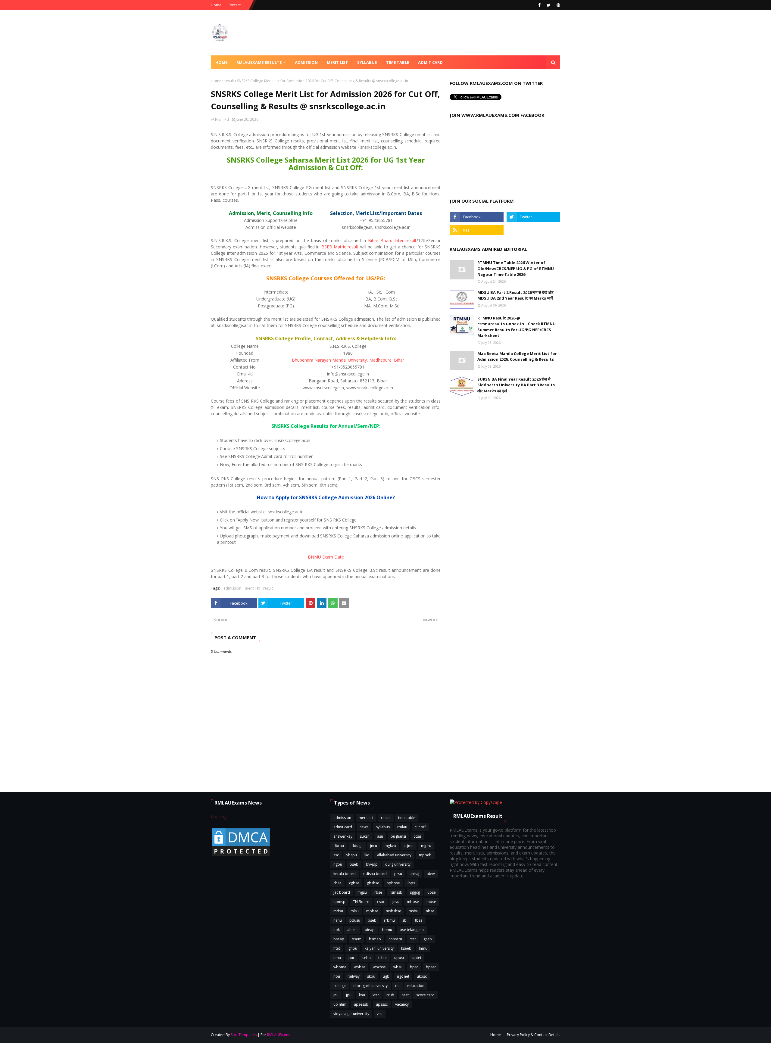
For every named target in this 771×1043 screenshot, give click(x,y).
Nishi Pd (222, 119)
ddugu (357, 845)
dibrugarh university (370, 985)
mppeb (425, 855)
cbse (337, 883)
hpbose (393, 883)
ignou (352, 948)
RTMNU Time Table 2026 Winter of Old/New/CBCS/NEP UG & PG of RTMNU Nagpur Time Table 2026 (515, 268)
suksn (365, 836)
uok (336, 929)
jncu (373, 845)
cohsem (395, 939)
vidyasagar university (351, 1013)
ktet (376, 995)
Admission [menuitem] (306, 62)
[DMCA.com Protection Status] (241, 855)
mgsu (362, 892)
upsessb (361, 1004)
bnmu (387, 929)
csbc (381, 901)
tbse (419, 920)
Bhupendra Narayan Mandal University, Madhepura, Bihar (348, 360)
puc (351, 957)
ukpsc (422, 976)
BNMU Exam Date (326, 557)
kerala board (344, 873)
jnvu (395, 901)
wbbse (359, 967)
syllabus (383, 827)
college (339, 985)
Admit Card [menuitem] (430, 62)
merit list (252, 588)
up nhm (339, 1004)
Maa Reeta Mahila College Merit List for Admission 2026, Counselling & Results (517, 356)
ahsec (352, 929)
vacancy (402, 1004)
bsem (356, 939)
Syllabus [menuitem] (367, 62)
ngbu (337, 864)
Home (216, 5)
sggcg (415, 892)
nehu (337, 920)
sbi (404, 920)
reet (405, 995)
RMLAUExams (278, 1034)
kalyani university (379, 948)
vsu (379, 1013)
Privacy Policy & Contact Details (533, 1034)
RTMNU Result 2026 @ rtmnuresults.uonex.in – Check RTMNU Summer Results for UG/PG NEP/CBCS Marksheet (516, 326)
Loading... (220, 817)
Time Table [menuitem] (397, 62)
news (364, 827)
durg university (397, 864)
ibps (411, 883)
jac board (341, 892)
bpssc (431, 967)
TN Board (361, 901)
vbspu (351, 855)
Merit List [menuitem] (337, 62)
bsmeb (375, 939)
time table (406, 817)
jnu (336, 995)
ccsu (417, 836)
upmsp (339, 901)
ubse (431, 892)
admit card (342, 827)
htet (336, 948)
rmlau (402, 827)
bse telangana (412, 929)
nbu (336, 976)
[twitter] (548, 5)
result (229, 80)
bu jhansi (398, 836)
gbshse (373, 883)
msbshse (393, 911)
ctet (413, 939)
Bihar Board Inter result (392, 240)
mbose (413, 901)
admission (232, 588)
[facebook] (539, 5)
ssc (336, 855)
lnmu (423, 948)
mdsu (338, 911)
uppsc (399, 957)
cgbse (354, 883)
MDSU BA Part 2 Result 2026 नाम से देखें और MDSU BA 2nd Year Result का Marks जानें (515, 295)
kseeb (406, 948)
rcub (390, 995)
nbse (430, 911)
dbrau (338, 845)
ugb (386, 976)
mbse (431, 901)
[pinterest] (557, 5)
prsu (398, 873)
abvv (431, 873)
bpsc (414, 967)
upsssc (382, 1004)
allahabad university (394, 855)
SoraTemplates (244, 1034)
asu (380, 836)
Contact (234, 5)
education (415, 985)
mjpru (426, 845)
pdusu (354, 920)
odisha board (375, 873)
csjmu (409, 845)
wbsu (397, 967)
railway (354, 976)
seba (366, 957)
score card (425, 995)
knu (362, 995)
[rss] (476, 230)
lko (367, 855)
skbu (371, 976)
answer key (342, 836)
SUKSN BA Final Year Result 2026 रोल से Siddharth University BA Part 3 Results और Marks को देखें (516, 385)
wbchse (379, 967)
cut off (420, 827)
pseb (372, 920)
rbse (378, 892)
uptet (416, 957)
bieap (370, 929)
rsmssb (396, 892)
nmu (337, 957)
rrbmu (389, 920)
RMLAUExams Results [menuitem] (259, 62)
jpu (348, 995)
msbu (413, 911)
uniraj (414, 873)
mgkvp (390, 845)
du (397, 985)
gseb (427, 939)
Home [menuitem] (221, 62)
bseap (338, 939)
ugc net (403, 976)
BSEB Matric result (340, 247)
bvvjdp (372, 864)
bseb (354, 864)
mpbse (372, 911)
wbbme (339, 967)
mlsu (355, 911)
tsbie (382, 957)
